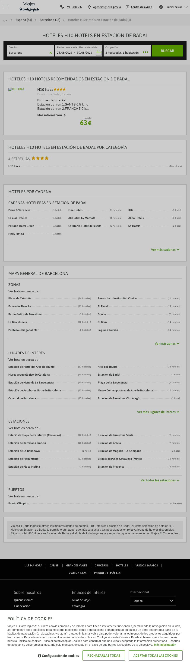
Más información (165, 644)
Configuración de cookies (60, 656)
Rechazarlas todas (103, 655)
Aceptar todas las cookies (155, 655)
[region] (95, 334)
